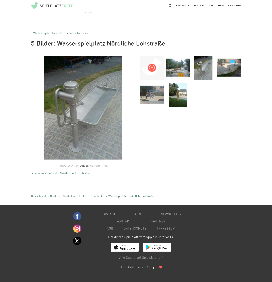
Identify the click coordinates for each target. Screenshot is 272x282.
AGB (110, 228)
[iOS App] (124, 250)
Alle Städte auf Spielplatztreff (141, 257)
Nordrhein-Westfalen (62, 196)
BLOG (221, 5)
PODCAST (108, 214)
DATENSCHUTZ (135, 228)
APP (211, 5)
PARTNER (199, 5)
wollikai (84, 166)
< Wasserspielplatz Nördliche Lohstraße (59, 33)
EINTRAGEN (183, 5)
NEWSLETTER (171, 214)
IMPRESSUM (166, 228)
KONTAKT (123, 221)
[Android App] (157, 250)
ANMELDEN (234, 5)
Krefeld (83, 196)
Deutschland (38, 196)
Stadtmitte (98, 196)
